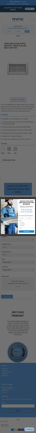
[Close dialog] (34, 200)
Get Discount (26, 231)
